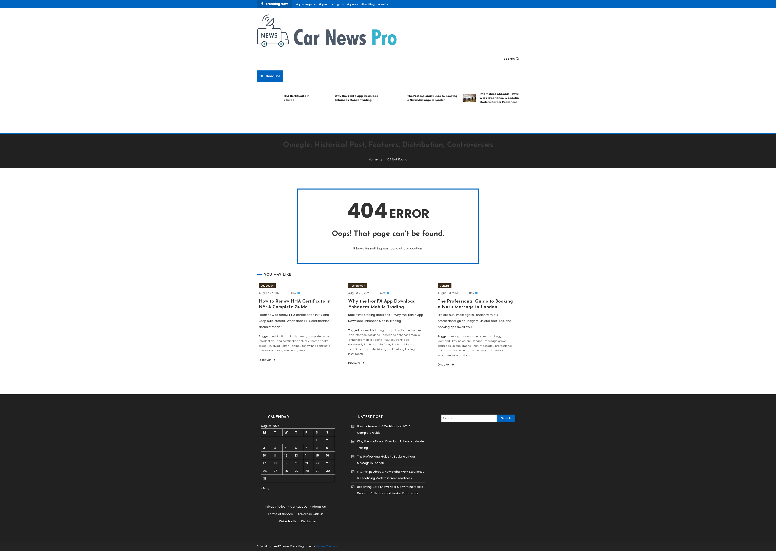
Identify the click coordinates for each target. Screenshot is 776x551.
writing (369, 4)
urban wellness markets (454, 355)
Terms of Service (280, 514)
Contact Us (298, 506)
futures (389, 340)
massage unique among (454, 346)
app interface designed (364, 335)
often (285, 346)
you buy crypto (333, 4)
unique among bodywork (486, 350)
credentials (266, 341)
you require (307, 4)
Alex (293, 293)
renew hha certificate (316, 346)
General (444, 285)
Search (509, 59)
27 (296, 471)
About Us (319, 506)
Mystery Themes (326, 546)
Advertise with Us (311, 514)
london (477, 341)
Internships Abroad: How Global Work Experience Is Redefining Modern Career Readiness (492, 98)
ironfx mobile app (403, 344)
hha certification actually (293, 341)
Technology (357, 285)
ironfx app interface (377, 344)
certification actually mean (288, 336)
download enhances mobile (401, 335)
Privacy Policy (275, 506)
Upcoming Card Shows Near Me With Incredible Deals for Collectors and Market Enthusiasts (390, 490)
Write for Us (288, 521)
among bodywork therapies (467, 336)
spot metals (395, 349)
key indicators (461, 341)
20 (296, 463)
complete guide (318, 336)
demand (444, 341)
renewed (290, 350)
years (354, 4)
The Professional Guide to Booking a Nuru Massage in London (422, 98)
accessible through (372, 330)
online (296, 346)
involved (274, 346)
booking (494, 336)
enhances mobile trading (365, 340)
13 (296, 455)
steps (302, 350)
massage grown (496, 341)
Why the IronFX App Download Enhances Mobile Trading (346, 98)
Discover (265, 360)
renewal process (270, 350)
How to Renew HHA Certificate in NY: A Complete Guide (383, 429)
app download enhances (404, 330)
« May (265, 488)
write (384, 4)
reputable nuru (457, 350)
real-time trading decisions (367, 349)
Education (267, 285)
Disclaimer (309, 521)
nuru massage (483, 346)
